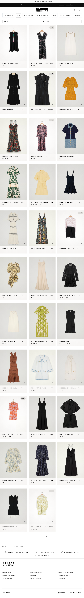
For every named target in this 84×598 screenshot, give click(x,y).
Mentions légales (35, 579)
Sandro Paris (62, 582)
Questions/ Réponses (8, 575)
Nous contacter (7, 579)
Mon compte (61, 579)
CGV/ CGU (33, 575)
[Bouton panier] (79, 10)
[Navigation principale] (4, 10)
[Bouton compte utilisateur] (75, 10)
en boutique (69, 4)
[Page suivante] (50, 536)
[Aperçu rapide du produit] (24, 58)
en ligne (61, 4)
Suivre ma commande (8, 582)
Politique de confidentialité (38, 582)
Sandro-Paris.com (47, 1)
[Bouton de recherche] (9, 10)
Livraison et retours (64, 575)
